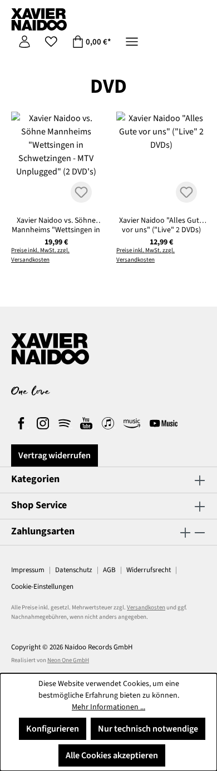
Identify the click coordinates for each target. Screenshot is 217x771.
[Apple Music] (109, 424)
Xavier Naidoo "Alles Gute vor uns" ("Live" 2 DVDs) (161, 225)
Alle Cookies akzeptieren (112, 755)
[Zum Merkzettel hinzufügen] (81, 192)
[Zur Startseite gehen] (39, 19)
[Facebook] (22, 424)
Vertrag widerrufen (54, 455)
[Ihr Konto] (24, 42)
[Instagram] (44, 424)
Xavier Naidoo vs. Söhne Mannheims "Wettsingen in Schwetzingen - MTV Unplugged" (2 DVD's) (56, 225)
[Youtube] (87, 424)
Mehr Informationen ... (108, 707)
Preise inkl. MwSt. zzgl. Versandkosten (40, 255)
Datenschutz (73, 570)
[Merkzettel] (51, 42)
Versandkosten (146, 607)
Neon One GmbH (68, 660)
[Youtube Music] (163, 424)
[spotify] (65, 424)
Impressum (28, 570)
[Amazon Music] (133, 424)
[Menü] (132, 42)
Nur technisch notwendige (148, 729)
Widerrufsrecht (148, 570)
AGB (109, 570)
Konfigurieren (52, 729)
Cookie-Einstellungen (42, 587)
